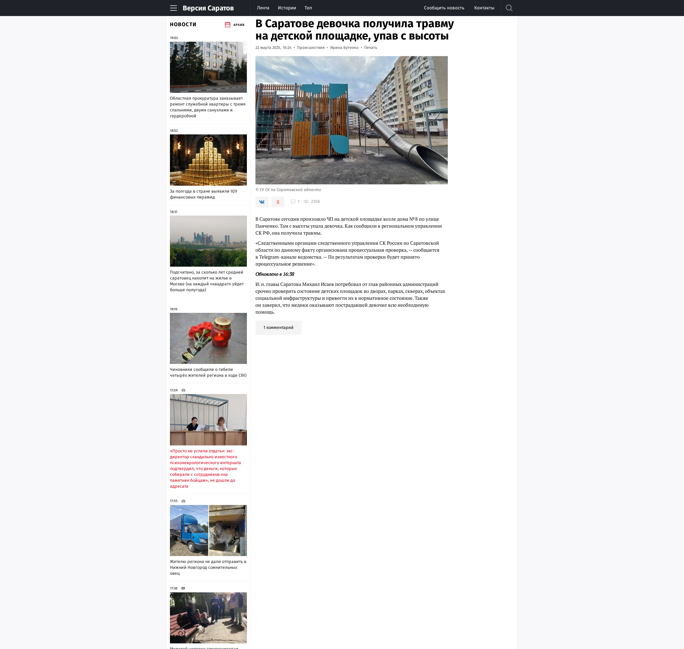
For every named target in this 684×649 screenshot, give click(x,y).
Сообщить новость (444, 8)
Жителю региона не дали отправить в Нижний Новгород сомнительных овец (208, 567)
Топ (308, 8)
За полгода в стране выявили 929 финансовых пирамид (203, 194)
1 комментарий (278, 327)
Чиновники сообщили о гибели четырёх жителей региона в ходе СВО (208, 372)
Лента (263, 8)
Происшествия (311, 47)
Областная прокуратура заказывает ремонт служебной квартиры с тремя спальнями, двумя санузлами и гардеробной (208, 107)
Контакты (484, 8)
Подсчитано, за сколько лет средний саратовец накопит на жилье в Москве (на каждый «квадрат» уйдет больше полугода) (207, 281)
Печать (370, 47)
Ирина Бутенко (344, 47)
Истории (287, 8)
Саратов (208, 8)
